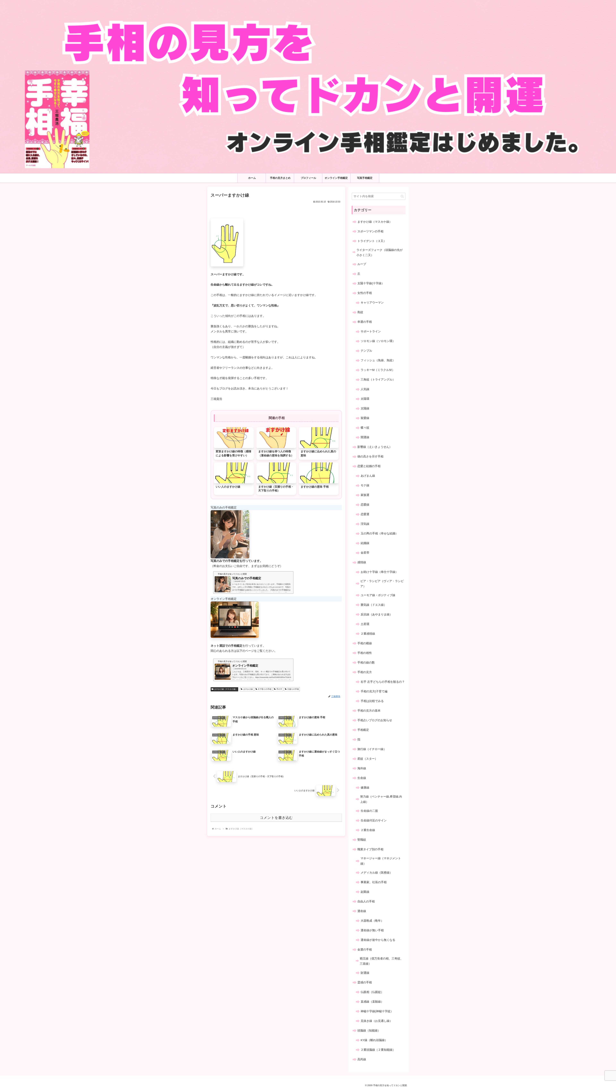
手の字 (279, 689)
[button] (402, 196)
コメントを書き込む (276, 818)
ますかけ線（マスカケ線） (225, 689)
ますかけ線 (248, 689)
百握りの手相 (293, 689)
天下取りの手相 (264, 689)
